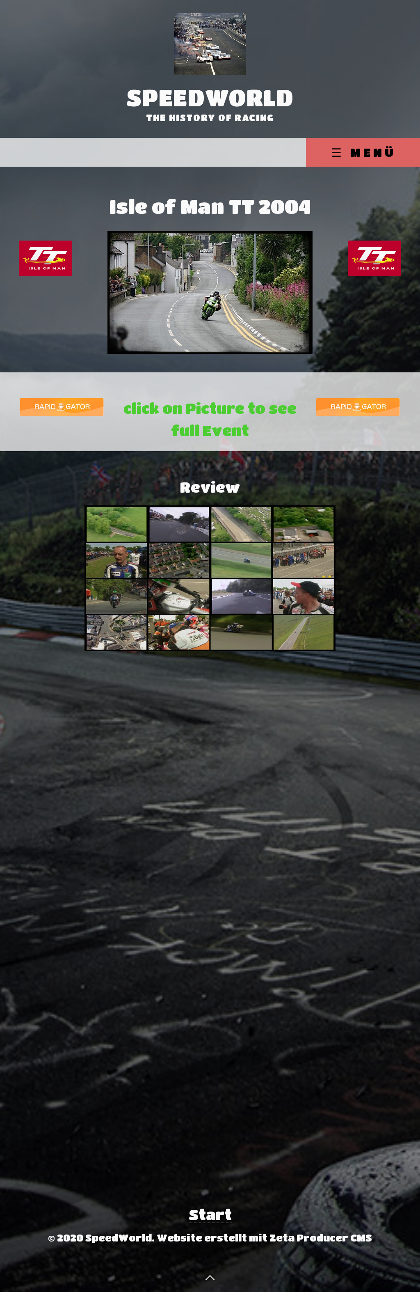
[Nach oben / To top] (210, 1276)
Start (210, 1214)
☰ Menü (363, 152)
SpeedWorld (210, 97)
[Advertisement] (45, 651)
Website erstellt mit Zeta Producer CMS (264, 1237)
